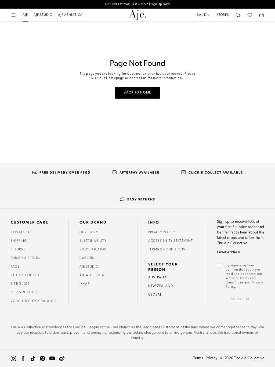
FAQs (15, 266)
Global (155, 294)
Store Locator (92, 249)
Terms (198, 358)
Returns (18, 249)
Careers (86, 258)
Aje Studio (89, 266)
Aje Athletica (91, 275)
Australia (157, 277)
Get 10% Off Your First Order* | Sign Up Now (137, 4)
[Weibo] (61, 358)
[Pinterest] (42, 358)
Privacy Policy (161, 232)
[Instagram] (13, 358)
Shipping (19, 241)
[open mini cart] (261, 15)
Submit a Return (26, 258)
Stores (223, 15)
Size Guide (20, 284)
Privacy (212, 358)
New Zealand (160, 286)
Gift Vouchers (24, 292)
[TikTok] (32, 358)
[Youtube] (52, 358)
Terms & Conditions (166, 249)
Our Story (88, 232)
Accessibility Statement (170, 241)
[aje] (137, 15)
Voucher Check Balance (34, 301)
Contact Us (21, 232)
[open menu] (13, 15)
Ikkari (85, 284)
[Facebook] (23, 358)
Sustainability (93, 241)
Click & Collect (25, 275)
